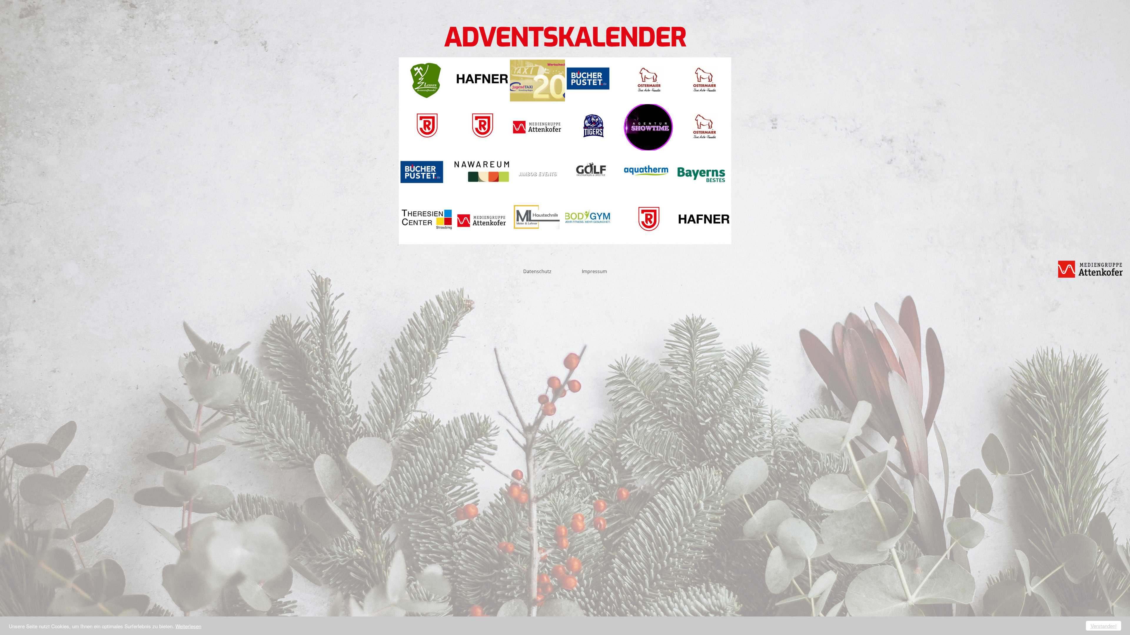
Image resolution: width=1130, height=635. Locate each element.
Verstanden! (1104, 625)
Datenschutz (537, 271)
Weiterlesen (188, 626)
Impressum (594, 271)
